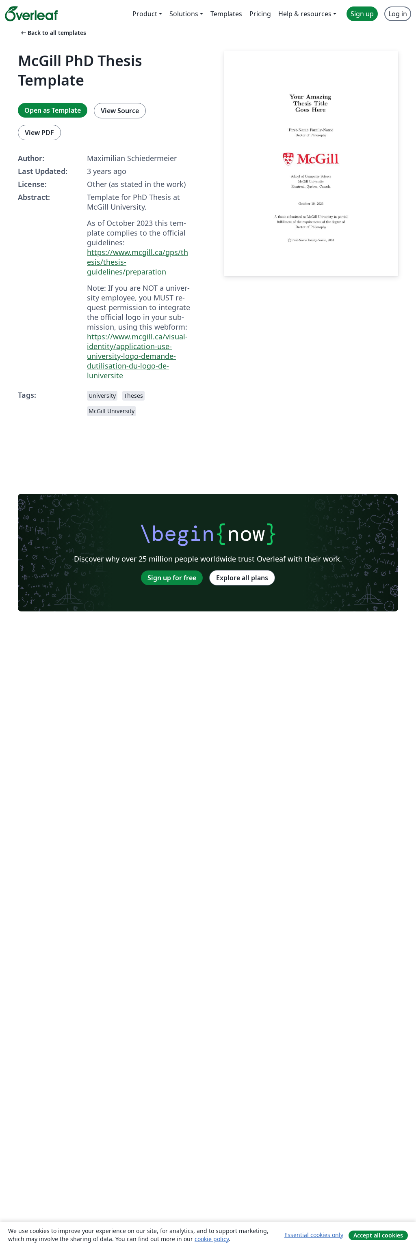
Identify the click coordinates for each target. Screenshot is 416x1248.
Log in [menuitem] (397, 13)
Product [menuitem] (144, 13)
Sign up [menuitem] (362, 13)
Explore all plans (242, 577)
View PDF (39, 132)
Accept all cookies (378, 1235)
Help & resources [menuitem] (305, 13)
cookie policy (212, 1239)
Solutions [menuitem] (183, 13)
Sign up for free (171, 577)
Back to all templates (53, 32)
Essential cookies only (313, 1235)
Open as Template (52, 110)
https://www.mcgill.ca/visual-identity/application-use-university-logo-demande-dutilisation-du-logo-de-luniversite (137, 356)
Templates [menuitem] (226, 13)
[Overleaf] (31, 14)
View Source (120, 110)
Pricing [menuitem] (260, 13)
